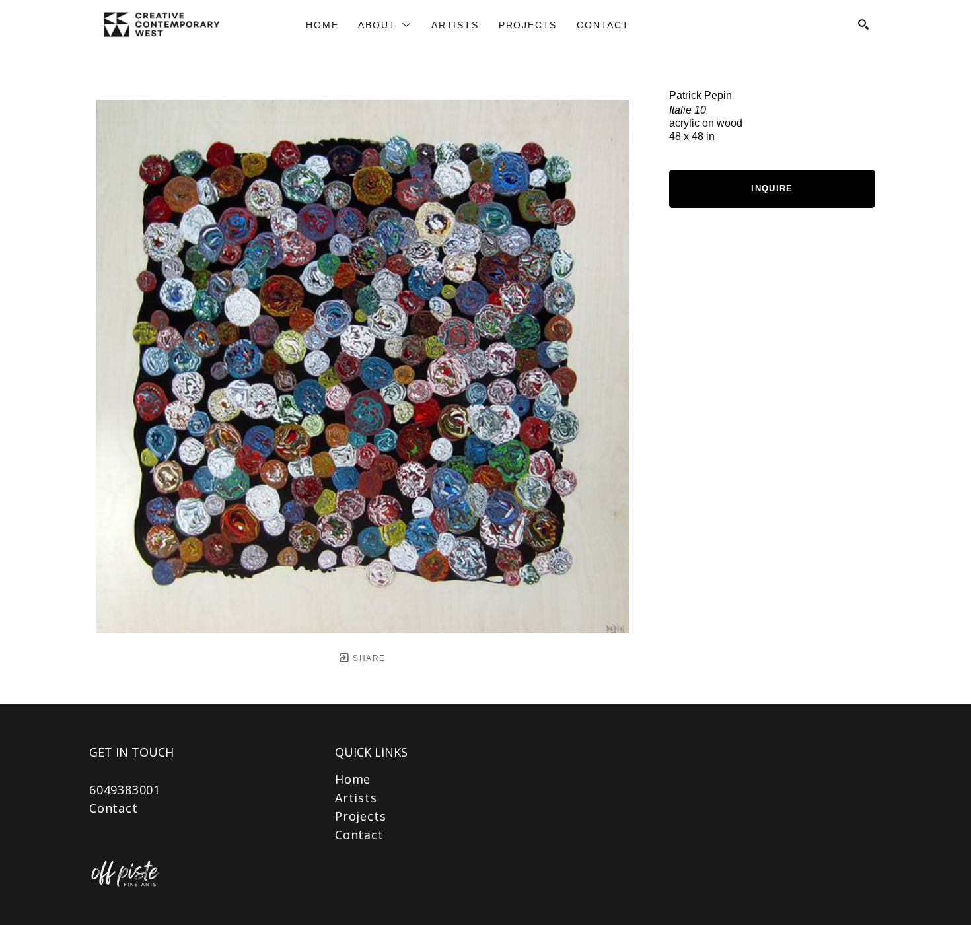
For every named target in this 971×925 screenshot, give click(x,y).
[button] (385, 25)
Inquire (772, 188)
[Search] (863, 24)
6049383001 (125, 790)
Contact (113, 808)
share (367, 658)
